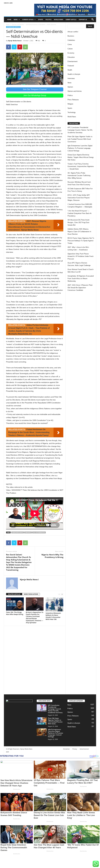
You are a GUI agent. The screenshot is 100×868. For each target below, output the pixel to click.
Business (71, 36)
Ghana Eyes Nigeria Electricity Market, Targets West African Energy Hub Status (81, 157)
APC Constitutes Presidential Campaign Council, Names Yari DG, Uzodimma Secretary (80, 130)
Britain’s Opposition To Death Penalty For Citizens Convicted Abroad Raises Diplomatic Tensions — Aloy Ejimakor (34, 617)
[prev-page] (59, 594)
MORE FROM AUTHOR (31, 594)
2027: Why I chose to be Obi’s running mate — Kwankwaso (78, 248)
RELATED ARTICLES (14, 594)
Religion (70, 104)
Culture (70, 49)
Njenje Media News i (15, 40)
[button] (92, 19)
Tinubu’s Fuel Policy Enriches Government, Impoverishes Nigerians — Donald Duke (81, 166)
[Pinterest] (19, 47)
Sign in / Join (8, 3)
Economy (71, 53)
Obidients (28, 532)
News (16, 19)
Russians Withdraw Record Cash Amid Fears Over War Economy (79, 183)
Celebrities (71, 40)
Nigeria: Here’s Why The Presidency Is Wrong (52, 555)
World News (58, 19)
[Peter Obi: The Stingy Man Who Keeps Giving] (15, 604)
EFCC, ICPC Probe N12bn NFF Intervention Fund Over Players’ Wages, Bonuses (79, 197)
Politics (48, 19)
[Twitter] (14, 47)
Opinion (70, 87)
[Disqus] (34, 659)
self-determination (39, 532)
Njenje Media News (17, 532)
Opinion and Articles (18, 24)
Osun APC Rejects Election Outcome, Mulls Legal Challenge (79, 264)
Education (71, 57)
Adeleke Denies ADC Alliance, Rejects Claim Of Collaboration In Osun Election (79, 231)
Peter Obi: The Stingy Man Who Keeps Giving (14, 613)
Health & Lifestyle (74, 74)
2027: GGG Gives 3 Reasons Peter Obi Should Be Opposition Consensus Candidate (80, 287)
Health (70, 70)
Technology (72, 112)
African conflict (73, 32)
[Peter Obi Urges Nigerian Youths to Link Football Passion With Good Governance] (41, 721)
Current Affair (27, 19)
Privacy (74, 749)
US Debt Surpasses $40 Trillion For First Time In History (80, 190)
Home (9, 19)
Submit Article (71, 19)
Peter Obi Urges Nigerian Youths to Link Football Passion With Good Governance (80, 139)
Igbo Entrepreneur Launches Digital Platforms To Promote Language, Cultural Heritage (80, 148)
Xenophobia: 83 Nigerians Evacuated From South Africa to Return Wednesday (81, 278)
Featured (71, 66)
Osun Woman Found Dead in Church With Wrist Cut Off (80, 271)
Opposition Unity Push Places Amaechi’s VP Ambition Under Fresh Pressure (80, 256)
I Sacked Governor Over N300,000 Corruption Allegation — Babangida (80, 205)
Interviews (71, 78)
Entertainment (72, 61)
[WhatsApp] (25, 47)
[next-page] (62, 594)
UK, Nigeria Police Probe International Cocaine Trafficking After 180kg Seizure (79, 175)
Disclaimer (66, 749)
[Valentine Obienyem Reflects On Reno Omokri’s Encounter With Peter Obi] (54, 604)
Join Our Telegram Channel (35, 89)
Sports (40, 19)
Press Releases (73, 100)
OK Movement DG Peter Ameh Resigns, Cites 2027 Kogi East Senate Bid (78, 222)
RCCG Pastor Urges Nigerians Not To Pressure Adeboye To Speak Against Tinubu (81, 240)
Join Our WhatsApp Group (34, 95)
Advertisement (84, 749)
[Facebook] (8, 47)
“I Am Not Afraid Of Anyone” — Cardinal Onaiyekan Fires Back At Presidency (79, 213)
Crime (70, 44)
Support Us (83, 19)
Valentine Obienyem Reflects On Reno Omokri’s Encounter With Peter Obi (53, 616)
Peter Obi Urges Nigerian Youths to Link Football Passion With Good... (55, 721)
